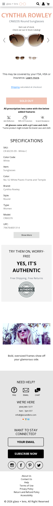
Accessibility (27, 495)
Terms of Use (26, 485)
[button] (4, 40)
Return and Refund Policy (26, 492)
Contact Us (26, 479)
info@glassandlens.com (25, 415)
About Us (26, 475)
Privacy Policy (26, 488)
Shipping (15, 87)
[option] (20, 58)
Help (26, 482)
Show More (26, 235)
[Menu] (4, 4)
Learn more (32, 77)
